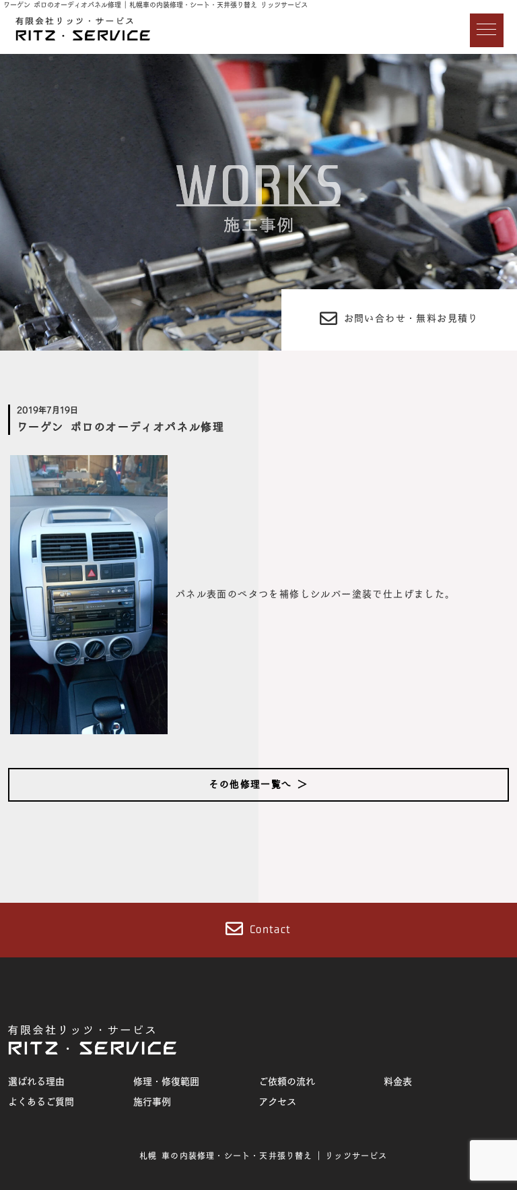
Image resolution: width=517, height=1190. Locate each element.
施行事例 (152, 1101)
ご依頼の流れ (286, 1081)
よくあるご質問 (41, 1101)
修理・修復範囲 (166, 1081)
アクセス (277, 1101)
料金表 (398, 1081)
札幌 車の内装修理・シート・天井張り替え (226, 1156)
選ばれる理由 (36, 1081)
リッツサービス (356, 1156)
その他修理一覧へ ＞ (258, 784)
